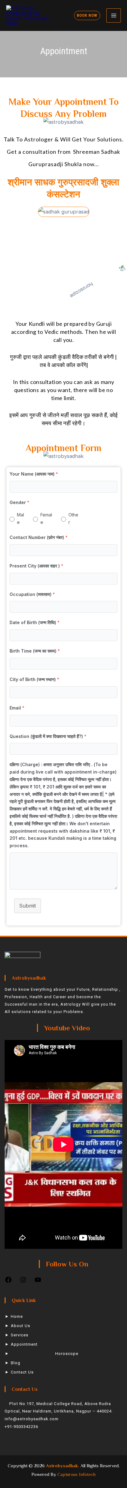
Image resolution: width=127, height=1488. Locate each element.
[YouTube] (38, 1282)
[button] (87, 15)
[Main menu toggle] (113, 15)
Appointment (24, 1344)
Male (20, 518)
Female (46, 518)
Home (17, 1316)
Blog (15, 1363)
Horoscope (66, 1353)
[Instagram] (23, 1282)
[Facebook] (8, 1282)
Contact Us (22, 1372)
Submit (27, 906)
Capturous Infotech (76, 1474)
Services (19, 1335)
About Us (20, 1325)
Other (73, 518)
